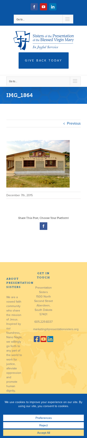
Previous (74, 123)
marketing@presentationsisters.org (56, 329)
